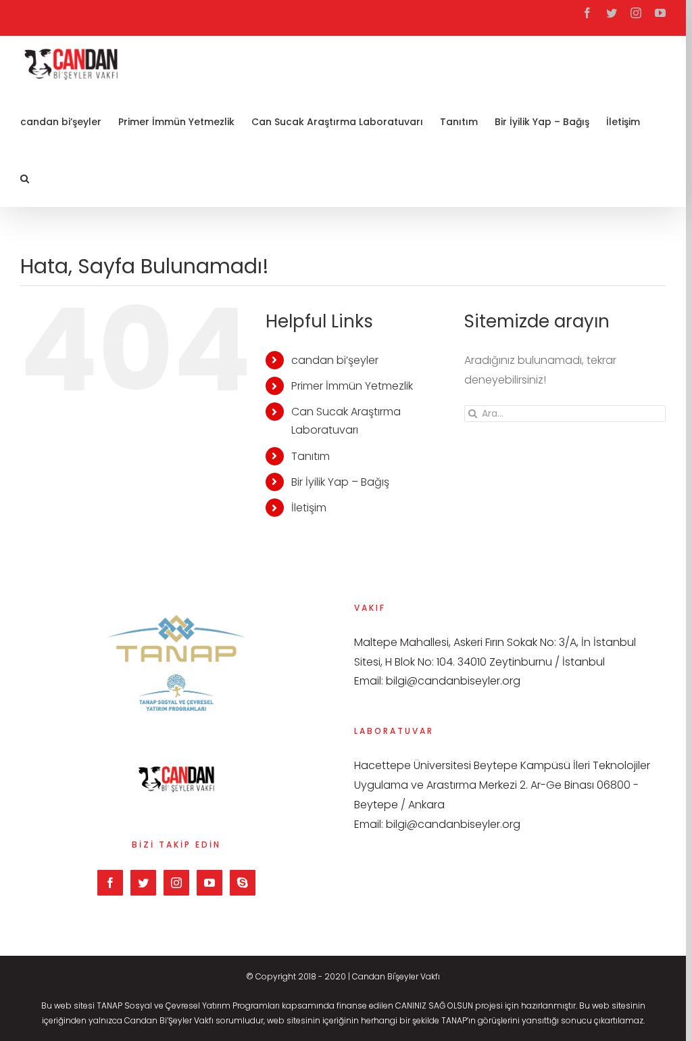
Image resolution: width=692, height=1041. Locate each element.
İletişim (308, 507)
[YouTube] (209, 883)
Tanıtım (310, 456)
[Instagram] (176, 883)
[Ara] (24, 177)
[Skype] (242, 883)
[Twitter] (143, 883)
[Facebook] (110, 883)
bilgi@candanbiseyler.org (453, 681)
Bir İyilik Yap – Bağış (340, 482)
